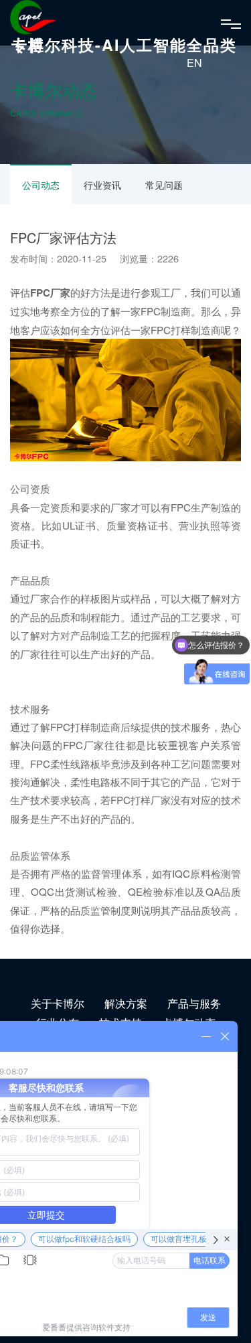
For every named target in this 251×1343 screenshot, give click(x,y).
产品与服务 (194, 1003)
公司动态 (41, 184)
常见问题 (164, 184)
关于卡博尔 (57, 1003)
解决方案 (125, 1003)
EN (194, 62)
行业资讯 (102, 184)
